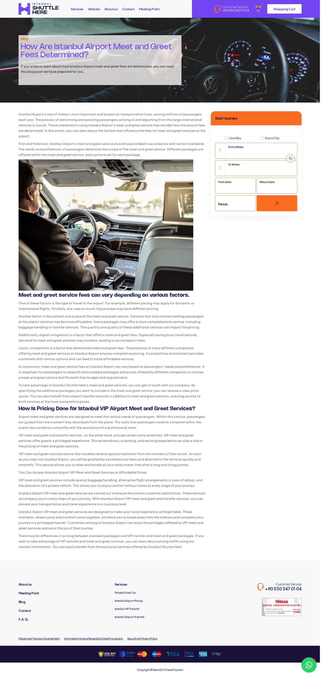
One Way (235, 138)
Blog (22, 602)
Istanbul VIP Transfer (127, 609)
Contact (128, 9)
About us (111, 9)
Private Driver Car (125, 592)
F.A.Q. (24, 619)
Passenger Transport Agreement (39, 638)
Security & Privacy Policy (142, 638)
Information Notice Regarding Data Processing (93, 638)
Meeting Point (149, 9)
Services (77, 9)
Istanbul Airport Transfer (130, 617)
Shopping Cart (284, 9)
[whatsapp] (309, 665)
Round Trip (272, 138)
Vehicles (94, 9)
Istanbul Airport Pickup (129, 600)
